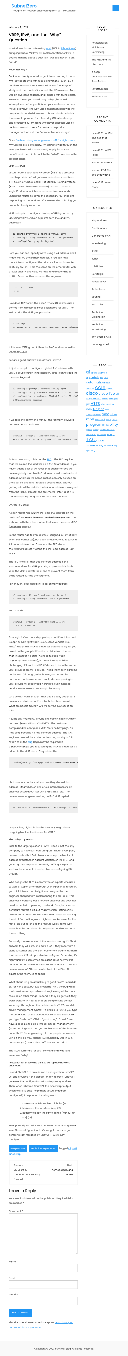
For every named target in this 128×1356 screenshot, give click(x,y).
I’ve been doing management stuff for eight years (45, 140)
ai (88, 372)
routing (96, 429)
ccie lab (109, 388)
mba (105, 414)
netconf (100, 419)
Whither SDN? (99, 96)
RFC (49, 459)
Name (12, 1261)
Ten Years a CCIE (102, 336)
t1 (113, 434)
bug (30, 742)
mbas (113, 414)
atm (106, 377)
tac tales (100, 440)
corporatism (93, 398)
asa (101, 377)
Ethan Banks (68, 48)
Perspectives (17, 1148)
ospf (114, 419)
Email (12, 1278)
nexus (108, 419)
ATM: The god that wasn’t (102, 138)
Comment (16, 1211)
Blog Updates (99, 220)
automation (95, 382)
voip (115, 445)
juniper (98, 409)
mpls (90, 419)
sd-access (101, 434)
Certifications (100, 228)
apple (94, 372)
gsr (88, 404)
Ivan (94, 162)
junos (12, 1154)
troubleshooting (94, 445)
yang (93, 450)
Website (13, 1294)
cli (69, 1148)
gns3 (116, 399)
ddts (111, 399)
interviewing (107, 404)
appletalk (92, 377)
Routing (96, 297)
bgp (108, 382)
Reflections (98, 289)
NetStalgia (98, 274)
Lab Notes (97, 266)
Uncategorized (100, 344)
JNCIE (95, 251)
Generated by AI (101, 235)
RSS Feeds (106, 162)
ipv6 (74, 1148)
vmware (108, 445)
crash (105, 398)
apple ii (102, 372)
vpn (88, 450)
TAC (91, 439)
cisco (92, 393)
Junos (95, 258)
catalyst (90, 388)
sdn (109, 434)
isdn (89, 409)
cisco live (106, 393)
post (48, 48)
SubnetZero (24, 6)
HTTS (95, 403)
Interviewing (99, 243)
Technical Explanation (43, 1148)
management (93, 414)
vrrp (18, 1154)
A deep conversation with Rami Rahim (102, 76)
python (89, 429)
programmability (102, 424)
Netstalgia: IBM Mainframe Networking (100, 47)
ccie (100, 387)
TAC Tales (97, 304)
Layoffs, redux (100, 89)
